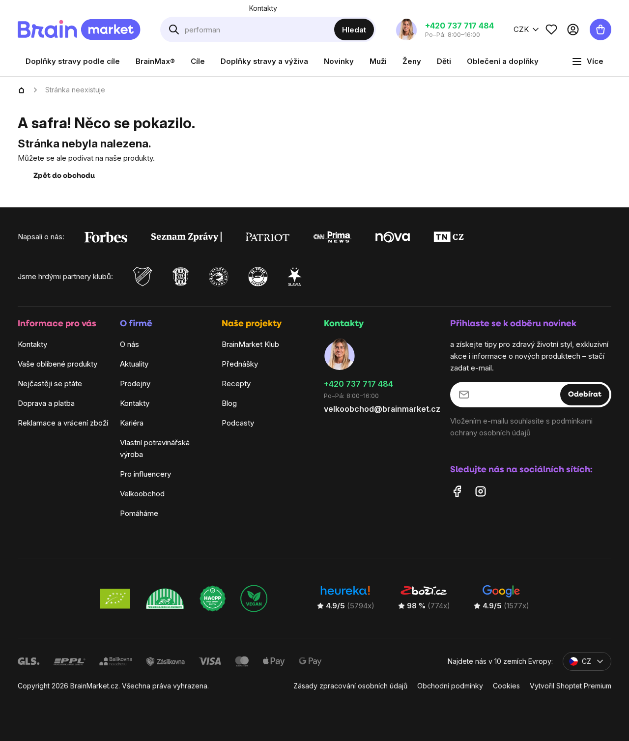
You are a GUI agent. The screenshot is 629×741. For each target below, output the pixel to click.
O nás (129, 344)
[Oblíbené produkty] (551, 29)
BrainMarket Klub (250, 344)
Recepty (236, 384)
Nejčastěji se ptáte (50, 384)
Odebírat (584, 395)
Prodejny (135, 384)
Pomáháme (139, 513)
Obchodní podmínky (450, 686)
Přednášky (240, 364)
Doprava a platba (46, 403)
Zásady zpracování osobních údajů (350, 686)
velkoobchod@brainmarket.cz (382, 409)
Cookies (506, 686)
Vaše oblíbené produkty (57, 364)
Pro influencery (145, 474)
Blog (229, 403)
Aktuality (134, 364)
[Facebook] (457, 492)
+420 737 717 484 (358, 384)
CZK (521, 29)
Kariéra (131, 423)
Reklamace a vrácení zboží (63, 423)
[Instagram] (480, 492)
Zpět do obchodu (64, 176)
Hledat (354, 29)
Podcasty (238, 423)
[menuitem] (73, 61)
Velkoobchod (142, 494)
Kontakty (263, 8)
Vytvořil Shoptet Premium (570, 686)
